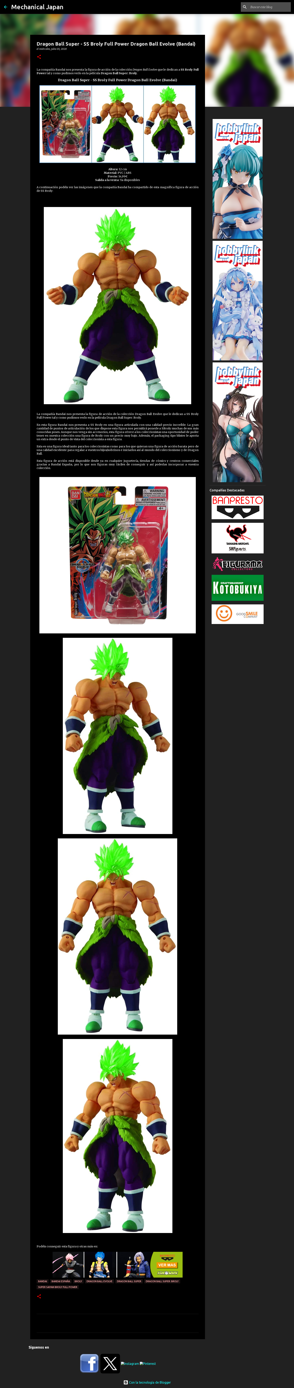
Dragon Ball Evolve (99, 1281)
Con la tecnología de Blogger (149, 1382)
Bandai (42, 1281)
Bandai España (61, 1281)
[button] (39, 57)
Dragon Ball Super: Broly (162, 1281)
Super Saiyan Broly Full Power (57, 1287)
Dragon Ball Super (129, 1281)
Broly (78, 1281)
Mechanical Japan (37, 6)
